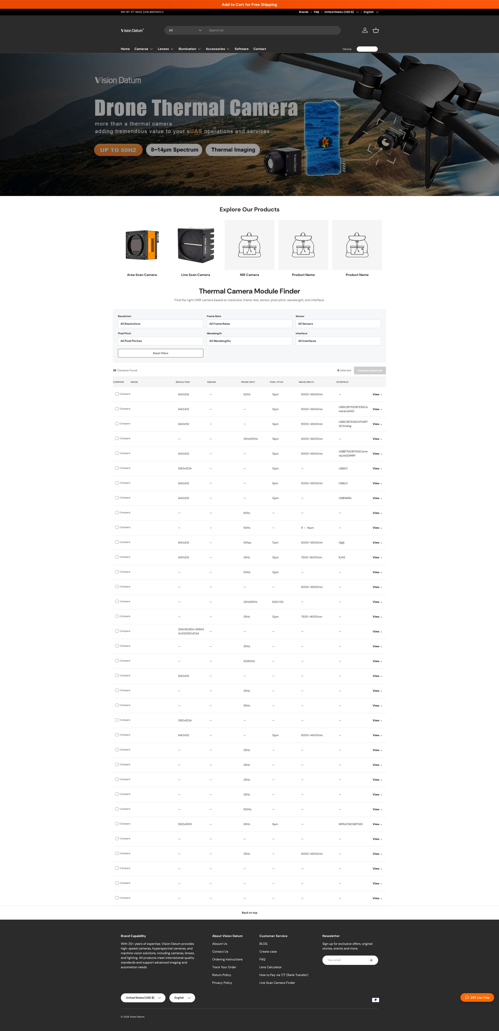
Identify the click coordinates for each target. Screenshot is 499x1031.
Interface (301, 333)
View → (377, 394)
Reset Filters (160, 353)
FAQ (316, 12)
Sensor (300, 316)
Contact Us (220, 951)
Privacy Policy (222, 983)
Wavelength (214, 333)
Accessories (215, 49)
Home (125, 49)
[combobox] (252, 30)
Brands (304, 12)
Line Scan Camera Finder (277, 983)
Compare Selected (370, 370)
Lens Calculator (270, 967)
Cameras (141, 49)
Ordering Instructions (227, 959)
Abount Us (219, 944)
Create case (268, 951)
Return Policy (221, 975)
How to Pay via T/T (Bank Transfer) (283, 975)
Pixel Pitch (124, 333)
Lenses (163, 49)
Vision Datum (137, 1016)
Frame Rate (214, 316)
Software (242, 49)
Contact (259, 49)
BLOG (263, 944)
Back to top (249, 912)
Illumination (187, 49)
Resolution (124, 316)
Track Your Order (224, 967)
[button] (376, 30)
